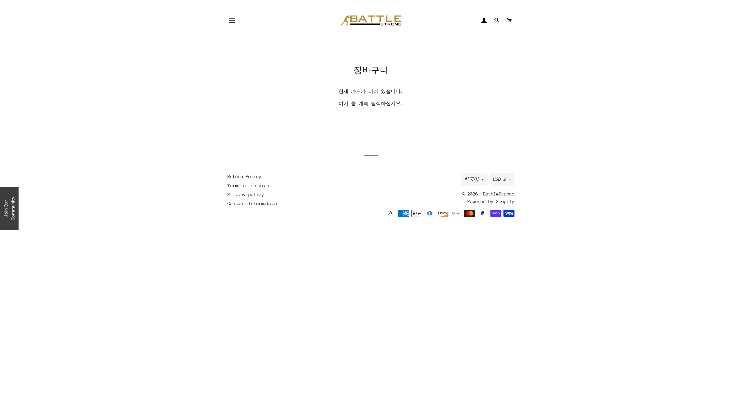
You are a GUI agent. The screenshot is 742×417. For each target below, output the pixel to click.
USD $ (499, 179)
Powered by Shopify (491, 201)
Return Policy (244, 176)
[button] (9, 208)
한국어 (471, 179)
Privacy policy (246, 194)
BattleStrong (498, 194)
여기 (343, 103)
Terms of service (248, 185)
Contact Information (252, 203)
